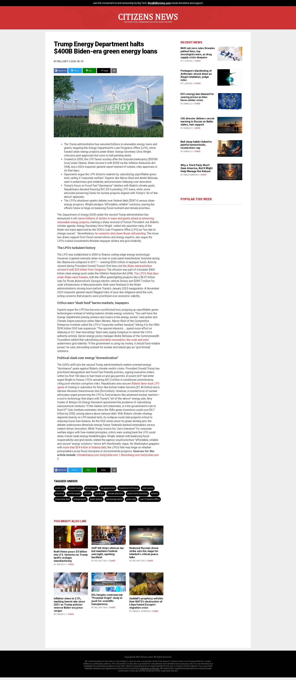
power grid (60, 488)
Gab (90, 71)
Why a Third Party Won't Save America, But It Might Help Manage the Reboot (197, 168)
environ (154, 493)
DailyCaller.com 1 (110, 455)
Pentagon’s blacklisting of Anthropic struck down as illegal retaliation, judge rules (196, 75)
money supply (74, 493)
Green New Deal (62, 499)
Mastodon (62, 71)
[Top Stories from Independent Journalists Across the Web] (148, 24)
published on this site (149, 668)
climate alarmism (116, 493)
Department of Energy (129, 488)
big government (108, 488)
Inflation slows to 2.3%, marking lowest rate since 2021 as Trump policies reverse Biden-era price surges (69, 604)
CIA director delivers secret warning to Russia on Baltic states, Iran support (197, 121)
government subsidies (137, 493)
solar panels (147, 488)
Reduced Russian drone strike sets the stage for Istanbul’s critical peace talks (143, 552)
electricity (59, 493)
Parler (76, 71)
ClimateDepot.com (88, 455)
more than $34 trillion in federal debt (84, 447)
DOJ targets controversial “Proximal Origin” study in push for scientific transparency (106, 599)
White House (91, 488)
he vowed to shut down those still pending (120, 233)
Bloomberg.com (130, 455)
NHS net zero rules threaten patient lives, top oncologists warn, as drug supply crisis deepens (198, 53)
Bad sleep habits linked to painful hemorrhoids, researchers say (196, 144)
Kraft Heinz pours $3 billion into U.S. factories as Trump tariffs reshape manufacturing (71, 556)
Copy (105, 71)
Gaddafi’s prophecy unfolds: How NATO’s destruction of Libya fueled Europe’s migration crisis (146, 603)
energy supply (79, 499)
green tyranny (96, 499)
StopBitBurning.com (159, 3)
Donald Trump (75, 488)
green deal (131, 499)
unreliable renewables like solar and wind (124, 339)
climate (87, 493)
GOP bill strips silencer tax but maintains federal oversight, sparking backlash (107, 552)
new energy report (114, 499)
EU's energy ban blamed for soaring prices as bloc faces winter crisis (197, 97)
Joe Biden (99, 493)
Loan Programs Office (149, 499)
